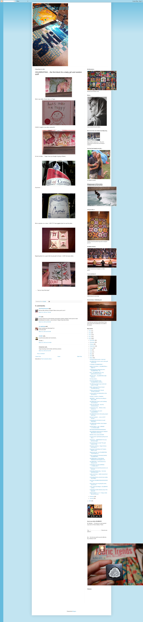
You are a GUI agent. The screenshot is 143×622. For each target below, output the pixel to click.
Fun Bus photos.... (94, 379)
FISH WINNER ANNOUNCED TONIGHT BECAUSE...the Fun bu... (99, 432)
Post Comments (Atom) (46, 359)
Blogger (74, 611)
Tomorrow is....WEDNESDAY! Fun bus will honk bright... (98, 440)
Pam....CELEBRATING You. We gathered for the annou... (97, 373)
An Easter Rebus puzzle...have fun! (97, 359)
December (92, 340)
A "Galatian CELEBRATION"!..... (97, 364)
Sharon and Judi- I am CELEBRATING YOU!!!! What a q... (98, 453)
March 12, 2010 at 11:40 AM (45, 342)
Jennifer (41, 336)
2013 (90, 332)
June (91, 352)
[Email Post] (49, 301)
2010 (90, 338)
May (91, 353)
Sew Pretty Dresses (43, 308)
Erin (40, 316)
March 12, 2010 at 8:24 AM (45, 331)
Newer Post (38, 356)
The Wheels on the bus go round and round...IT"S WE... (98, 384)
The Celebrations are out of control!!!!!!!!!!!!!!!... (96, 411)
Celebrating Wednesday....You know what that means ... (98, 471)
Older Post (79, 356)
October (92, 344)
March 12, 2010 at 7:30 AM (45, 312)
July (91, 350)
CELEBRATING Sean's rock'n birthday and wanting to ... (98, 402)
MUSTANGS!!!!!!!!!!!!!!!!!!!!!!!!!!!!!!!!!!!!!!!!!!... (98, 429)
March (91, 357)
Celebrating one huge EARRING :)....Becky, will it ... (97, 465)
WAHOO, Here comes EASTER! (97, 434)
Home (59, 356)
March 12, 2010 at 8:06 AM (45, 322)
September (92, 346)
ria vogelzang (42, 326)
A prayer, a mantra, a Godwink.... (97, 396)
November (92, 342)
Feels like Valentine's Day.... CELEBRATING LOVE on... (96, 381)
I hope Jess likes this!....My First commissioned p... (97, 405)
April (91, 355)
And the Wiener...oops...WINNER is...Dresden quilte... (97, 427)
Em (101, 553)
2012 (90, 334)
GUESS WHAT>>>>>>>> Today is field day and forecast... (98, 493)
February (92, 496)
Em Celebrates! (52, 8)
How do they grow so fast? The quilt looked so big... (98, 443)
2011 (90, 336)
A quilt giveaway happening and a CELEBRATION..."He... (97, 370)
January (92, 498)
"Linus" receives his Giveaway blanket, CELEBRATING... (98, 456)
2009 (90, 501)
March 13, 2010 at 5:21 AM (45, 350)
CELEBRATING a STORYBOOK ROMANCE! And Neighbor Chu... (98, 459)
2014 (90, 330)
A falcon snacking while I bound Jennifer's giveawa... (97, 391)
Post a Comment (41, 353)
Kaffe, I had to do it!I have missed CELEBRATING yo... (97, 388)
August (91, 348)
